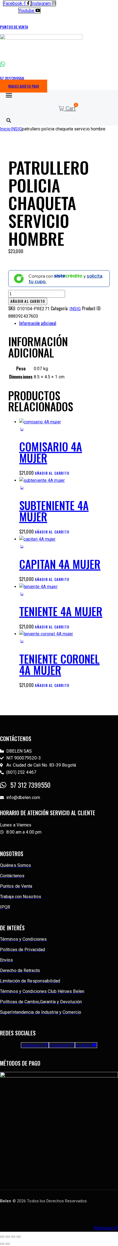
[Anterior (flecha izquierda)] (2, 1244)
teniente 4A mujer (60, 611)
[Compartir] (13, 1236)
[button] (9, 95)
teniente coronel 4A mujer (59, 664)
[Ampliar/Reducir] (2, 1236)
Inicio (5, 129)
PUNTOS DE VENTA (14, 27)
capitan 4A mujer (59, 564)
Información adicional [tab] (37, 323)
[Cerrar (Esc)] (18, 1236)
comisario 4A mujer (50, 452)
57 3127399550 (12, 78)
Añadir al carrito (27, 301)
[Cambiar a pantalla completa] (7, 1236)
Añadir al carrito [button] (52, 473)
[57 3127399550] (2, 64)
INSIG (16, 129)
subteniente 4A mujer (54, 511)
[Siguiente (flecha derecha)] (7, 1244)
